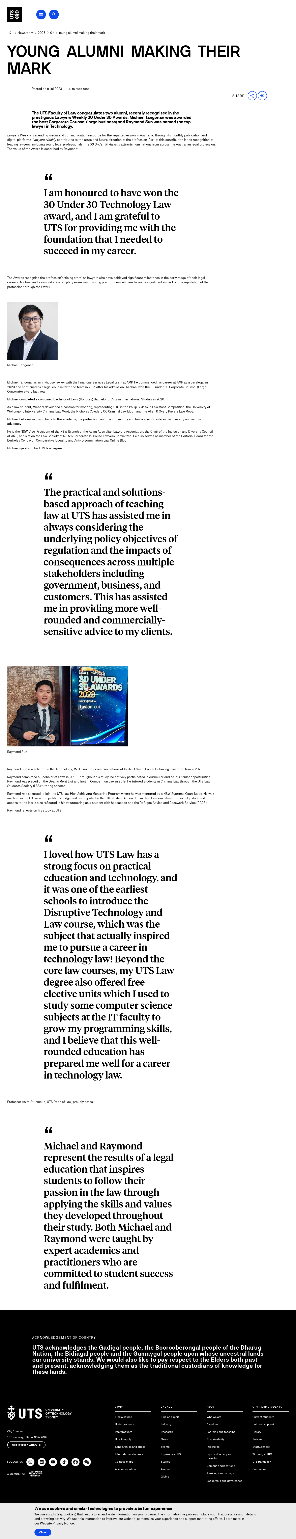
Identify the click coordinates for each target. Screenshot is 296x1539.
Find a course (123, 1416)
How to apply (123, 1439)
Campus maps (124, 1461)
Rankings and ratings (220, 1473)
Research (167, 1431)
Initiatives (213, 1446)
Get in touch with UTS (26, 1444)
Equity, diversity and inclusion (220, 1456)
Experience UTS (171, 1454)
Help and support (263, 1424)
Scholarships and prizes (130, 1446)
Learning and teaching (221, 1431)
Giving (165, 1476)
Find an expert (170, 1416)
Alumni (165, 1469)
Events (165, 1446)
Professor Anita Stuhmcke (26, 1102)
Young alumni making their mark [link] (82, 33)
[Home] (11, 33)
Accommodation (125, 1469)
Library (257, 1431)
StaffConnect (261, 1446)
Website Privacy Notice (57, 1523)
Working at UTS (262, 1454)
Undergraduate (124, 1424)
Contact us (259, 1469)
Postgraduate (123, 1431)
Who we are (214, 1416)
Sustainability (216, 1439)
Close (43, 1532)
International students (129, 1454)
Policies (257, 1439)
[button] (252, 95)
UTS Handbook (262, 1461)
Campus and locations (221, 1465)
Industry (166, 1424)
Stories (165, 1461)
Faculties (212, 1424)
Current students (263, 1416)
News (164, 1439)
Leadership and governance (224, 1480)
